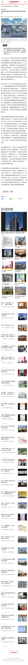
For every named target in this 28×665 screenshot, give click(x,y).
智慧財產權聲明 (22, 660)
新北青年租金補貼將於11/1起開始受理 (9, 6)
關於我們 (13, 658)
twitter (20, 198)
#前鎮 (11, 191)
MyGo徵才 (18, 658)
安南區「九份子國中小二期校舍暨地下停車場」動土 (8, 359)
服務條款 (5, 660)
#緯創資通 (5, 191)
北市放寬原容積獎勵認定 (8, 460)
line (12, 198)
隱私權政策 (9, 660)
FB (4, 198)
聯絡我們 (9, 658)
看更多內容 (14, 652)
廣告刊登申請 (15, 660)
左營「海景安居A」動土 (7, 325)
